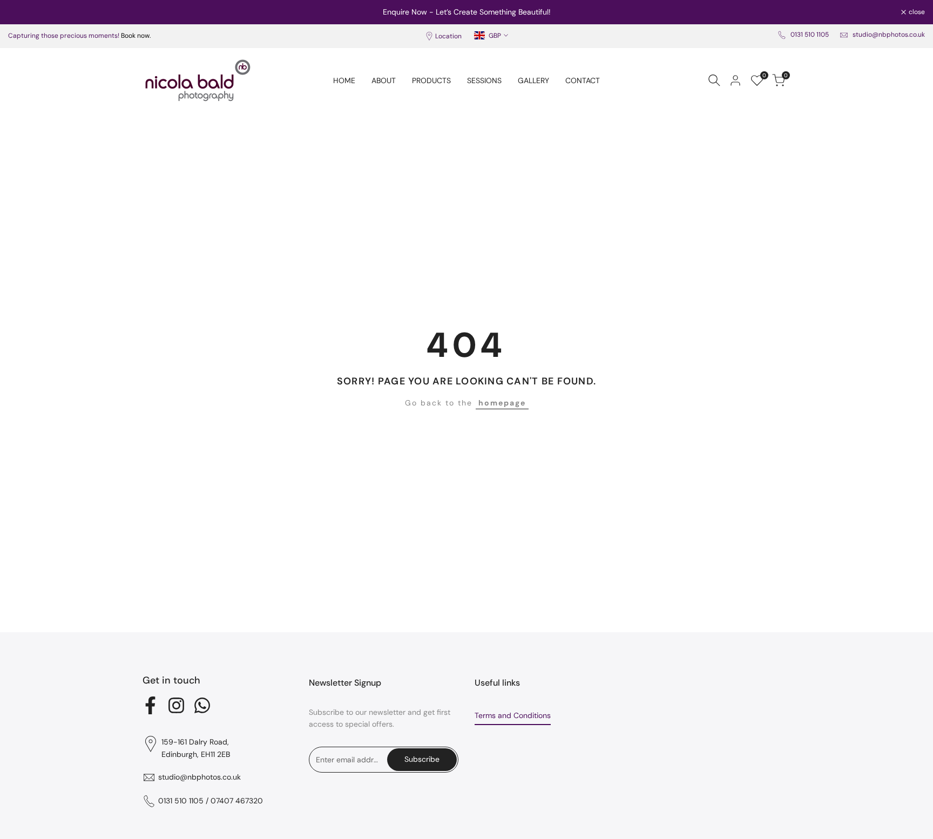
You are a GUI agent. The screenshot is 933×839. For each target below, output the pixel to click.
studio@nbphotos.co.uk (889, 34)
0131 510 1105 (809, 34)
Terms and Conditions (513, 715)
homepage (502, 403)
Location (448, 36)
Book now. (136, 35)
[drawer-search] (714, 80)
